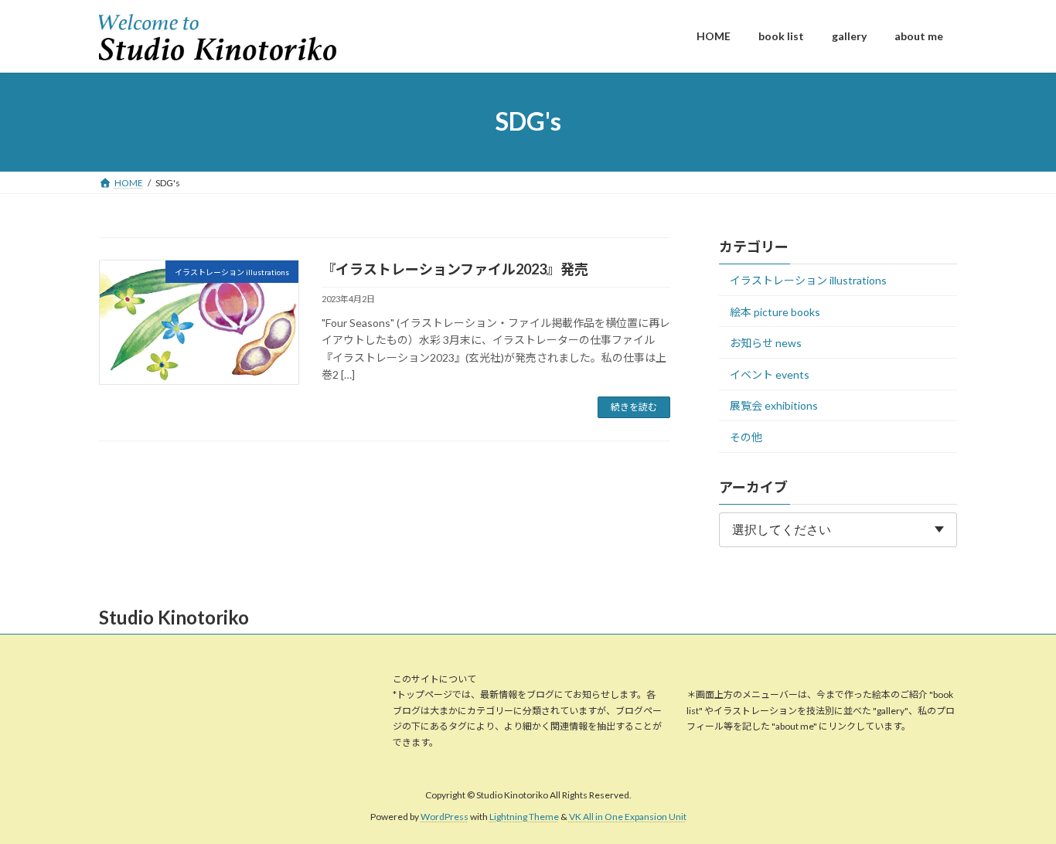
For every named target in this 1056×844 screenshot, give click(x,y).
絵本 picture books (775, 311)
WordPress (444, 816)
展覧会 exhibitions (774, 405)
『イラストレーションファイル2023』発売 (455, 268)
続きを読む (634, 407)
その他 (746, 437)
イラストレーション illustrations (808, 280)
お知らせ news (766, 342)
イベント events (769, 373)
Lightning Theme (524, 816)
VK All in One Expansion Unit (627, 816)
